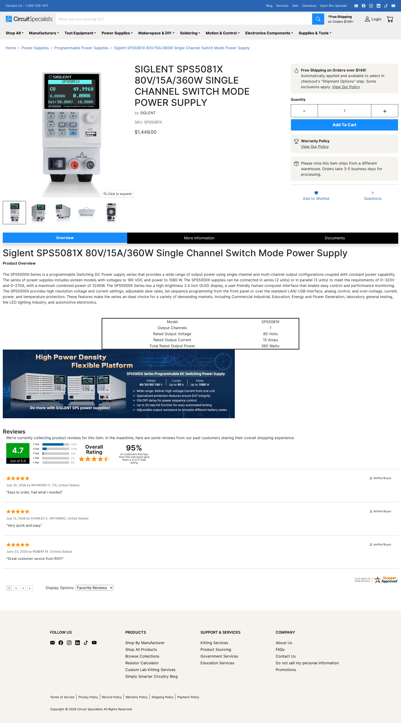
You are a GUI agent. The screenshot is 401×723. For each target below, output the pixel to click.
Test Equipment (79, 33)
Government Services (219, 656)
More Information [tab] (199, 238)
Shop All (13, 33)
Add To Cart (344, 124)
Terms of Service (62, 697)
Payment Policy (188, 697)
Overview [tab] (65, 237)
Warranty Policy (137, 697)
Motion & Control (221, 33)
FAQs (280, 649)
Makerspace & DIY (155, 33)
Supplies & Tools (314, 33)
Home (11, 47)
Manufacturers (42, 33)
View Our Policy (346, 86)
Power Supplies (116, 33)
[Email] (356, 6)
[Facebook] (363, 6)
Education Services (217, 663)
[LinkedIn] (378, 6)
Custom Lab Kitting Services (150, 669)
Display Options (60, 587)
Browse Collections (142, 656)
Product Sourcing (215, 649)
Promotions (286, 669)
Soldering (188, 33)
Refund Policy (112, 697)
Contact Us (286, 656)
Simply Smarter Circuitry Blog (151, 676)
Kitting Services (214, 642)
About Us (284, 642)
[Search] (318, 19)
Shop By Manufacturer (145, 642)
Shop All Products (141, 649)
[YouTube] (393, 6)
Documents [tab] (335, 238)
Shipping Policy (162, 697)
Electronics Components (267, 33)
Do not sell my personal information (307, 663)
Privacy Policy (88, 697)
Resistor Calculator (142, 663)
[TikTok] (386, 6)
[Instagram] (371, 6)
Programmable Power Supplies (81, 47)
